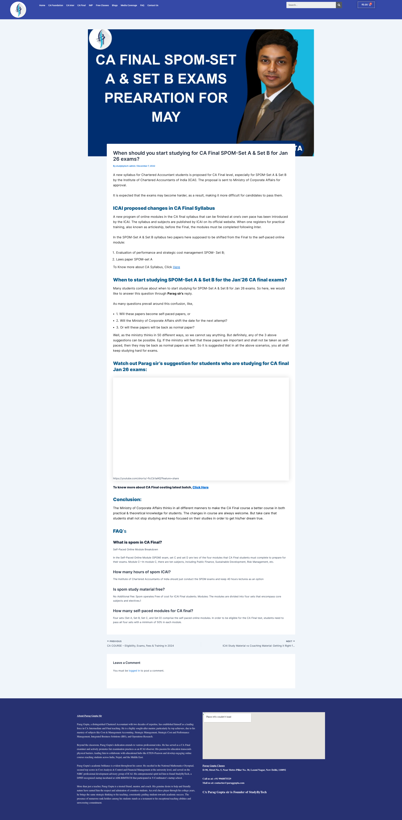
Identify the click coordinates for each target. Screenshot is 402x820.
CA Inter (70, 5)
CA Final (81, 5)
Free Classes (102, 5)
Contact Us (152, 5)
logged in (134, 670)
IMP (91, 5)
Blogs (115, 5)
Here (176, 267)
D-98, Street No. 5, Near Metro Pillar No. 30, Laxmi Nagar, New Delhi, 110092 (244, 770)
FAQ (142, 5)
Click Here (201, 487)
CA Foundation (55, 5)
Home (42, 5)
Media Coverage (129, 5)
